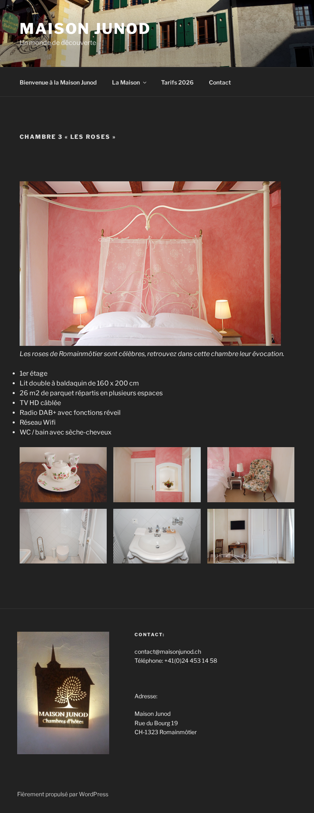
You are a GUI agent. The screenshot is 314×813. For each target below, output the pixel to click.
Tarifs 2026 (177, 82)
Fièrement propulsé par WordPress (62, 794)
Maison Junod (85, 29)
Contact (220, 82)
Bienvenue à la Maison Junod (58, 82)
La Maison (126, 82)
